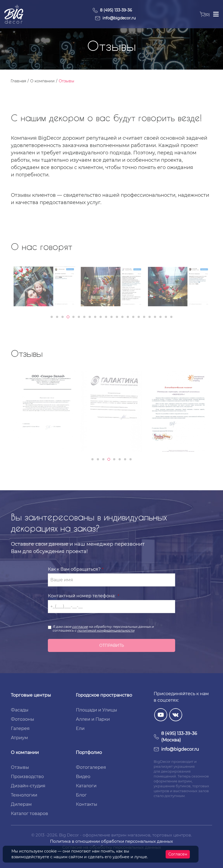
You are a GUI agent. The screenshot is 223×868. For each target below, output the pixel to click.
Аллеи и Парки (93, 719)
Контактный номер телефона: (81, 595)
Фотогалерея (91, 767)
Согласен (177, 854)
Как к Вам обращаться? (74, 569)
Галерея (20, 728)
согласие (80, 627)
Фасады (20, 710)
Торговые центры (31, 695)
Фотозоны (22, 719)
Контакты (86, 804)
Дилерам (21, 804)
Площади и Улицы (96, 710)
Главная (18, 81)
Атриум (19, 737)
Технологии (24, 795)
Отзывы (20, 767)
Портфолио (89, 752)
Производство (27, 776)
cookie (50, 851)
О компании (42, 81)
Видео (83, 776)
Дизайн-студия (28, 785)
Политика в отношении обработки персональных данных (111, 841)
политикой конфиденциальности (105, 630)
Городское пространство (104, 695)
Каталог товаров (29, 813)
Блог (81, 795)
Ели (80, 728)
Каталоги (86, 785)
